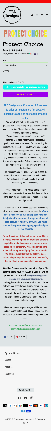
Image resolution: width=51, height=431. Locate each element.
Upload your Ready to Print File (13, 82)
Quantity (6, 70)
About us (8, 366)
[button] (25, 53)
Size (4, 60)
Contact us (9, 373)
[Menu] (46, 15)
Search (8, 359)
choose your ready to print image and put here (25, 86)
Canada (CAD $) (24, 390)
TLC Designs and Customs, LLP (24, 419)
